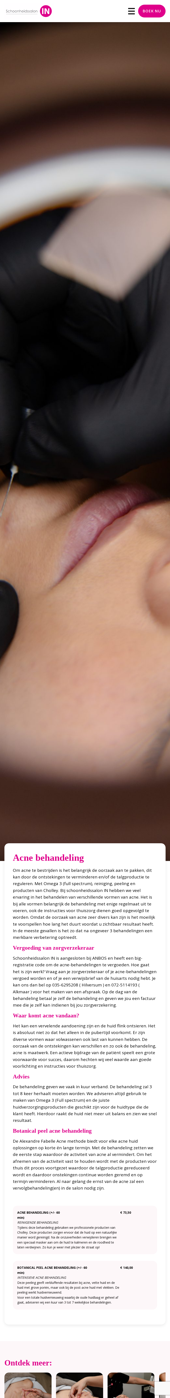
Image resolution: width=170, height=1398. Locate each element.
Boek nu (152, 10)
